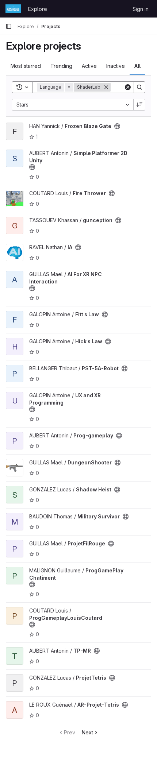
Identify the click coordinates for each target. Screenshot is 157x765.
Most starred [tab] (26, 66)
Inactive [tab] (115, 66)
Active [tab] (89, 66)
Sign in (141, 9)
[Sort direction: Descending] (139, 105)
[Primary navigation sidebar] (9, 26)
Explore (37, 9)
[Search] (139, 87)
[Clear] (127, 87)
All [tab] (137, 66)
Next (87, 732)
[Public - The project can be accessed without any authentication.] (117, 126)
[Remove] (106, 87)
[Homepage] (13, 9)
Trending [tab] (61, 66)
